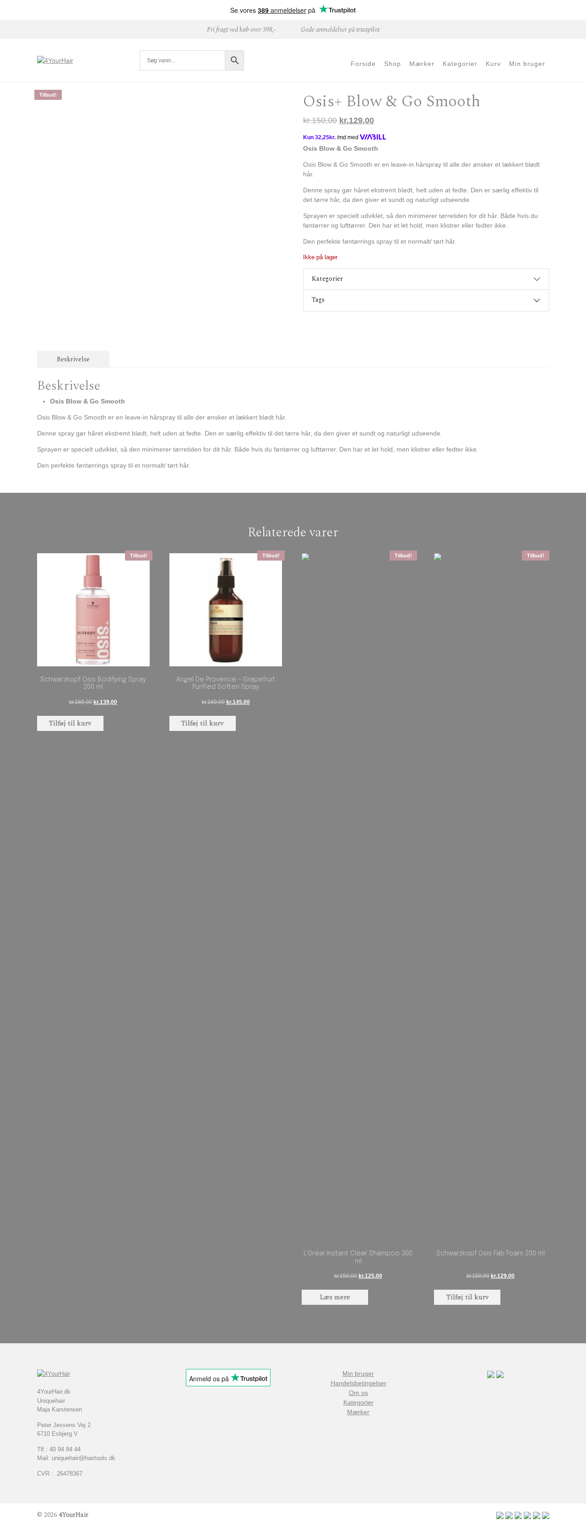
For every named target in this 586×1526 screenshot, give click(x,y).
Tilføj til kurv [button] (70, 723)
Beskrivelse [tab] (73, 359)
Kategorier (327, 278)
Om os (358, 1392)
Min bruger (358, 1373)
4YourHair (73, 1515)
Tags (318, 300)
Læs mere (335, 1297)
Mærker (358, 1412)
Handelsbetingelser (358, 1383)
